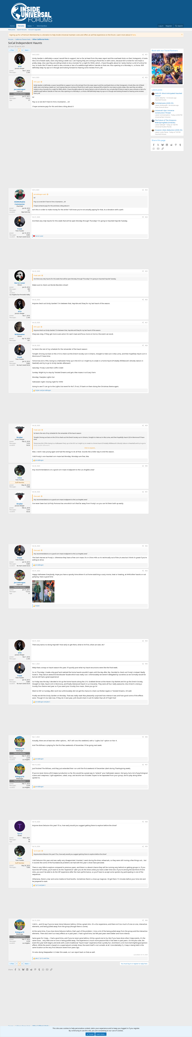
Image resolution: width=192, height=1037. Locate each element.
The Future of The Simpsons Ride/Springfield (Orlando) (165, 121)
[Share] (142, 54)
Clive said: (37, 496)
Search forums (22, 30)
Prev (12, 50)
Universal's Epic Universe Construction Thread (164, 111)
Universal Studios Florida (163, 127)
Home (12, 26)
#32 (146, 546)
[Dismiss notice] (182, 35)
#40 (146, 920)
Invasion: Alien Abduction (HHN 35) (168, 130)
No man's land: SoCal (23, 237)
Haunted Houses (160, 100)
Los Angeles (26, 760)
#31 (146, 492)
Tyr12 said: (37, 851)
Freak (12, 46)
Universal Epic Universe (162, 117)
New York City (25, 212)
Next (26, 50)
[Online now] (20, 64)
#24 (146, 217)
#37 (146, 765)
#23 (146, 190)
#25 (146, 271)
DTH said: (37, 82)
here (134, 35)
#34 (146, 641)
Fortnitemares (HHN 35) (164, 103)
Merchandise (42, 26)
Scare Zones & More (161, 107)
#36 (146, 737)
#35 (146, 664)
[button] (30, 26)
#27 (146, 322)
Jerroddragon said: (40, 194)
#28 (146, 345)
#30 (146, 466)
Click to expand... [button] (90, 448)
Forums (21, 26)
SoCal (28, 445)
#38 (146, 822)
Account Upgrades (34, 30)
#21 (146, 54)
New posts (11, 30)
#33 (146, 571)
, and (42, 958)
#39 (146, 846)
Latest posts (157, 89)
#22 (146, 77)
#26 (146, 300)
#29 (146, 425)
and (43, 390)
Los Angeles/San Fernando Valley (19, 295)
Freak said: (37, 275)
